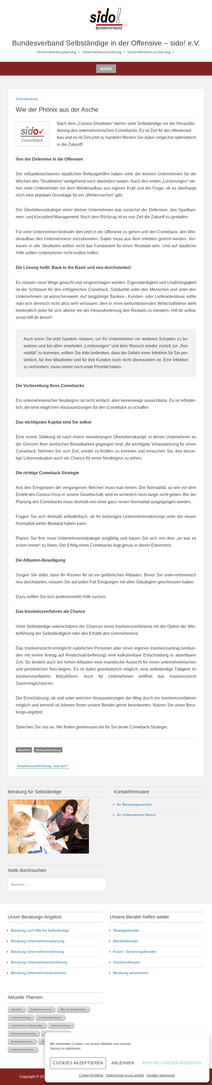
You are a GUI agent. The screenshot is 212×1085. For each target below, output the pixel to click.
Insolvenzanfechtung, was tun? (42, 766)
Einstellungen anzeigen (172, 1063)
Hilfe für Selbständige (73, 1009)
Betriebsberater (125, 941)
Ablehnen (122, 1063)
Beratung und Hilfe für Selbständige (40, 930)
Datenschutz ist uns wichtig (125, 1075)
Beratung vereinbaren (131, 973)
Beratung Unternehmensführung (37, 952)
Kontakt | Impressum (161, 1075)
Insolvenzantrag (20, 1017)
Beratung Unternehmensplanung (37, 941)
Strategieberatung (48, 750)
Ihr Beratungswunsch (134, 804)
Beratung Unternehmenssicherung (39, 962)
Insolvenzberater (126, 962)
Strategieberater (126, 930)
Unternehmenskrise (22, 1049)
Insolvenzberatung (50, 1017)
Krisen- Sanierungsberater (134, 952)
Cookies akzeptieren (78, 1063)
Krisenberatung (26, 99)
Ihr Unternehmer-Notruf (136, 815)
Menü (106, 69)
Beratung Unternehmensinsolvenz (38, 973)
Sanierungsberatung (23, 1033)
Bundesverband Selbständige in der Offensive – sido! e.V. (106, 43)
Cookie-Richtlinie (91, 1075)
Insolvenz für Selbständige (27, 1025)
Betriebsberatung (41, 1009)
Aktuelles (23, 750)
